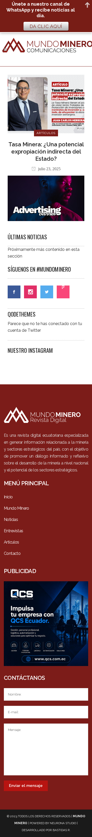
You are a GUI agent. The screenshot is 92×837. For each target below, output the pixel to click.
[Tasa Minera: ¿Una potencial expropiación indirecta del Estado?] (46, 103)
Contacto (12, 553)
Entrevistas (13, 530)
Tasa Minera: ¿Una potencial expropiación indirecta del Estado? (46, 151)
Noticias (11, 519)
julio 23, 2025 (49, 169)
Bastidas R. (62, 830)
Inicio (8, 496)
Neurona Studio (63, 823)
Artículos (11, 542)
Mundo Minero (16, 508)
